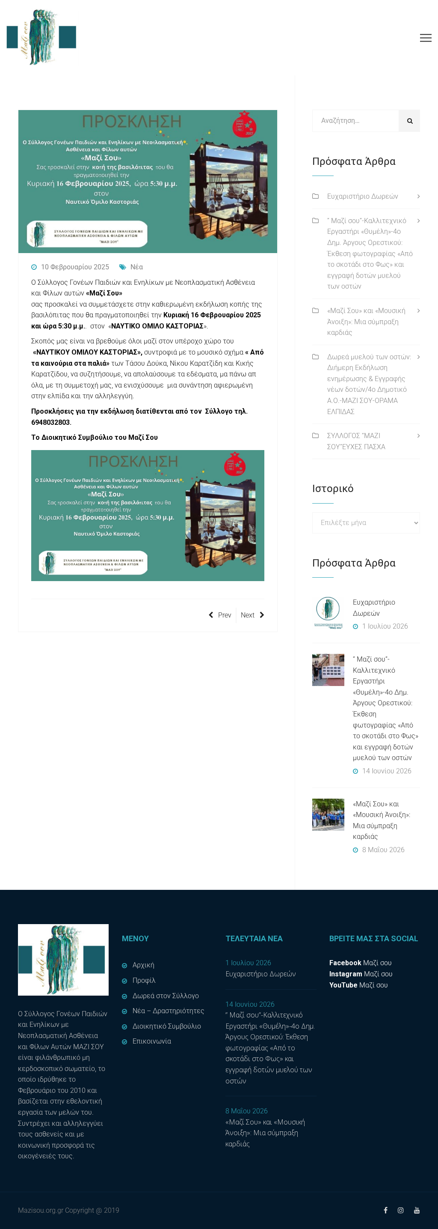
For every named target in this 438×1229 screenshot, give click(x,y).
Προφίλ (144, 980)
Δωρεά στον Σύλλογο (166, 996)
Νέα (136, 267)
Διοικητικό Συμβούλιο (167, 1026)
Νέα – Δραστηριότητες (168, 1011)
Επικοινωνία (152, 1041)
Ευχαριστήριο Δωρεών (362, 196)
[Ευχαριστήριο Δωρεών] (328, 613)
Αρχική (143, 965)
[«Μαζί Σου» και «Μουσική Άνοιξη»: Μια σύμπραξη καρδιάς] (328, 815)
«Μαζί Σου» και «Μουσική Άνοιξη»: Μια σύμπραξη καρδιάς (366, 322)
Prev (224, 615)
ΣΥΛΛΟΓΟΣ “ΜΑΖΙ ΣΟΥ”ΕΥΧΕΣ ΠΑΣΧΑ (356, 441)
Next (248, 615)
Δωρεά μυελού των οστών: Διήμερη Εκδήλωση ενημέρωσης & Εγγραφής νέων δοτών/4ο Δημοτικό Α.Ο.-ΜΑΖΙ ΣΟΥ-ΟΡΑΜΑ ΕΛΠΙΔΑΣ (369, 384)
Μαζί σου (360, 963)
